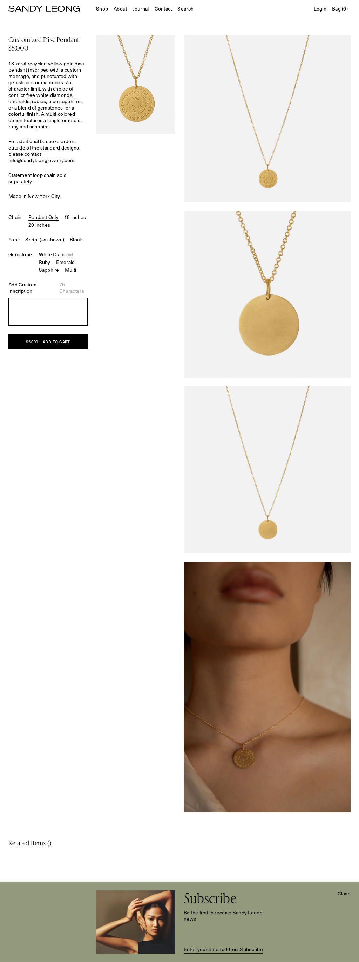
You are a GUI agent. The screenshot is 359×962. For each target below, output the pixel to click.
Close (344, 893)
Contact (163, 8)
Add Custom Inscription (22, 287)
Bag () (340, 8)
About (120, 8)
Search (185, 8)
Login (320, 8)
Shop (102, 8)
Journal (141, 8)
